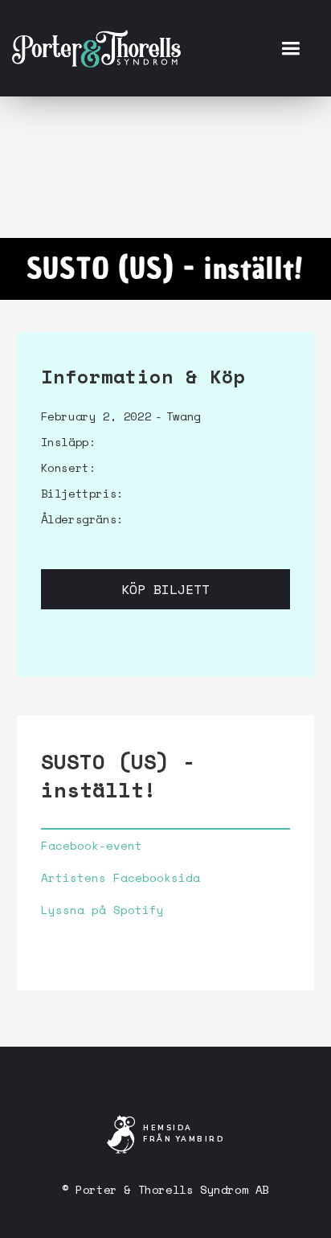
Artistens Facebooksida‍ (120, 878)
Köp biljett (165, 589)
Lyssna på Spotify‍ (102, 910)
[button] (290, 48)
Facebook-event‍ (91, 846)
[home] (96, 48)
